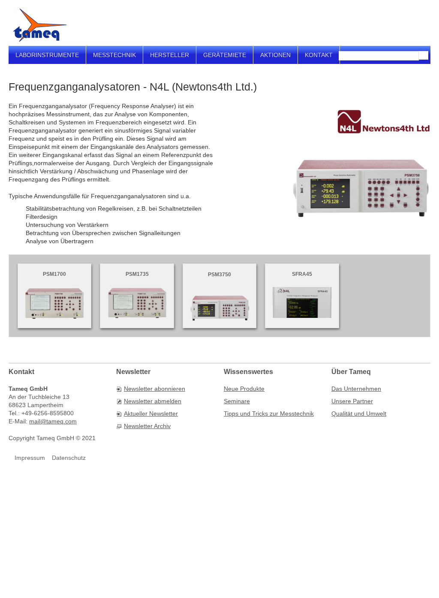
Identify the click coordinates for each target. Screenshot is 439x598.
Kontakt (319, 54)
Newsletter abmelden (152, 401)
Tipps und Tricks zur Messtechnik (269, 413)
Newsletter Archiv (147, 426)
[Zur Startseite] (40, 25)
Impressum (30, 457)
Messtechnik (114, 54)
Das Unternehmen (356, 388)
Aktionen (275, 54)
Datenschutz (69, 457)
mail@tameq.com (53, 421)
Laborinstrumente (47, 54)
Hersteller (169, 54)
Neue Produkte (244, 388)
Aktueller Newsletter (151, 413)
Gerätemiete (224, 54)
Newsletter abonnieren (154, 388)
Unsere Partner (352, 401)
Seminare (237, 401)
